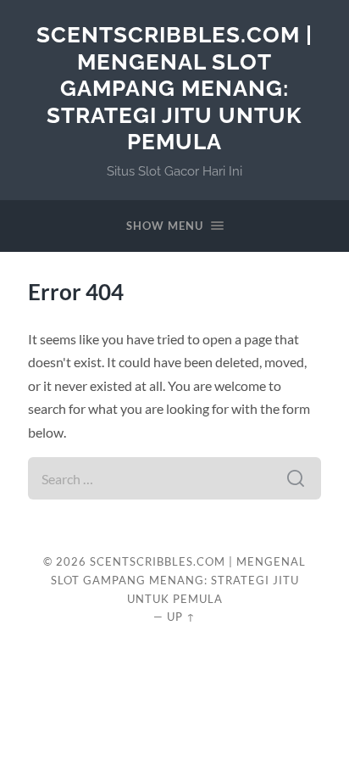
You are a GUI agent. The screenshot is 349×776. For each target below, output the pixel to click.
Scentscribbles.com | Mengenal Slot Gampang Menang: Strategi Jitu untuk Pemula (174, 87)
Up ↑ (181, 616)
